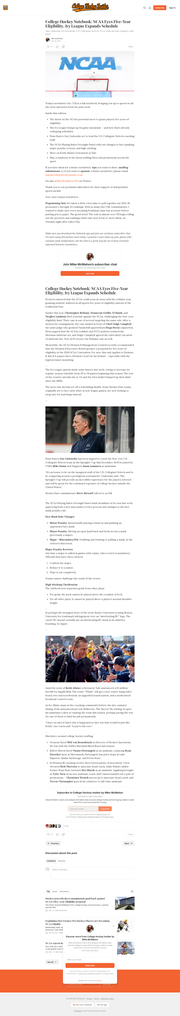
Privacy (89, 998)
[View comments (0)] (57, 46)
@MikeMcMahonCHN (66, 181)
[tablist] (56, 860)
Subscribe (159, 7)
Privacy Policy (108, 973)
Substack (78, 1011)
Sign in (172, 7)
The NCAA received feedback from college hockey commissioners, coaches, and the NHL (77, 906)
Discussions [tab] (64, 891)
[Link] (42, 291)
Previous (55, 843)
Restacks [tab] (61, 861)
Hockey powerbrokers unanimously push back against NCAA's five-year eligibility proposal (75, 900)
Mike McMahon (57, 38)
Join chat (90, 273)
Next (127, 843)
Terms (96, 998)
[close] (113, 926)
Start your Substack (83, 1005)
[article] (90, 906)
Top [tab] (48, 891)
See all (50, 962)
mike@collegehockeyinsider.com (64, 174)
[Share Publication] (149, 7)
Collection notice (107, 998)
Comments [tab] (51, 861)
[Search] (144, 7)
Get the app (102, 1005)
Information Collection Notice (89, 973)
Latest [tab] (54, 891)
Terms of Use (102, 971)
